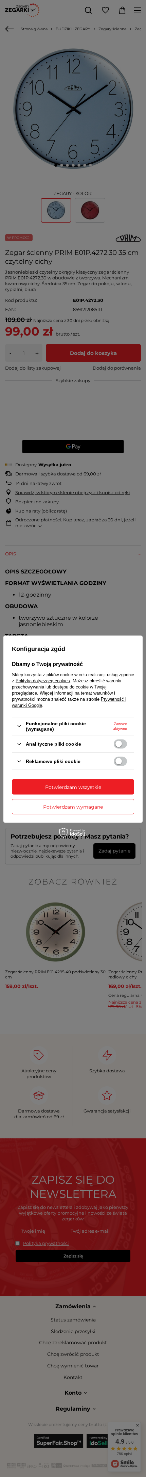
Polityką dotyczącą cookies (43, 680)
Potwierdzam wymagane (73, 807)
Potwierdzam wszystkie (73, 787)
